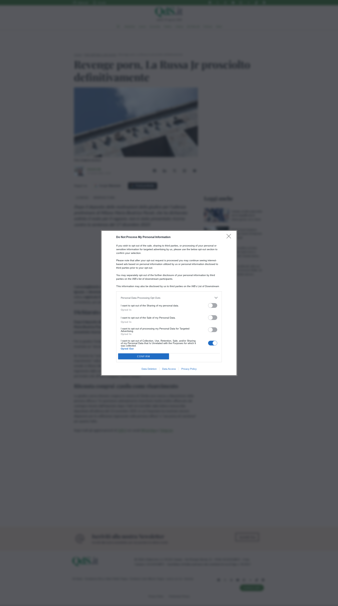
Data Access (169, 368)
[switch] (212, 305)
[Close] (230, 237)
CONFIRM (143, 356)
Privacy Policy (189, 368)
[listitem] (169, 298)
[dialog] (169, 303)
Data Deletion (149, 368)
